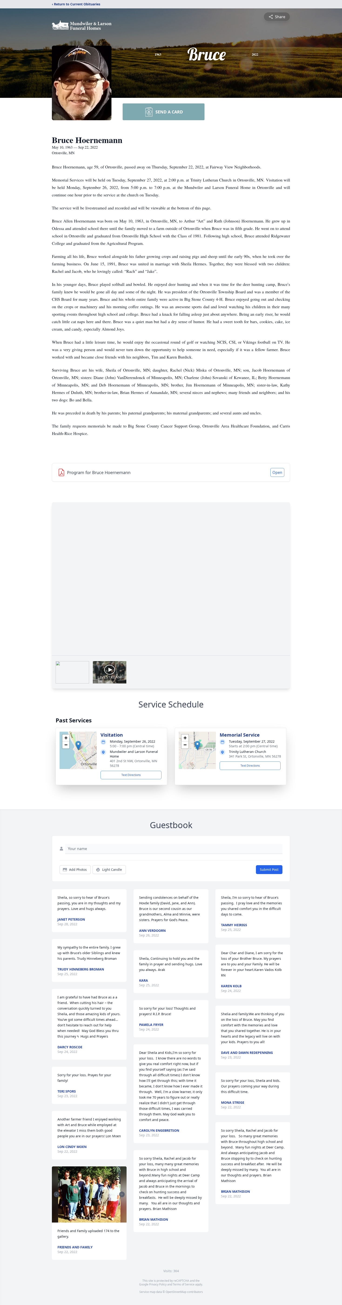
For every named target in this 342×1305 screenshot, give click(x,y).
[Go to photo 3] (79, 1218)
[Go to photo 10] (98, 1218)
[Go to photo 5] (84, 1218)
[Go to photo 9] (95, 1218)
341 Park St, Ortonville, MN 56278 (255, 756)
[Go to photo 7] (90, 1218)
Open (277, 472)
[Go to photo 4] (81, 1218)
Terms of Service (183, 1284)
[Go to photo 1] (73, 1218)
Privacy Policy (158, 1284)
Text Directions (131, 775)
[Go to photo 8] (93, 1218)
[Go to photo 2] (76, 1218)
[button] (78, 745)
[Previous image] (56, 1194)
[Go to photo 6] (87, 1218)
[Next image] (122, 1194)
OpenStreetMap (176, 1292)
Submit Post (269, 869)
